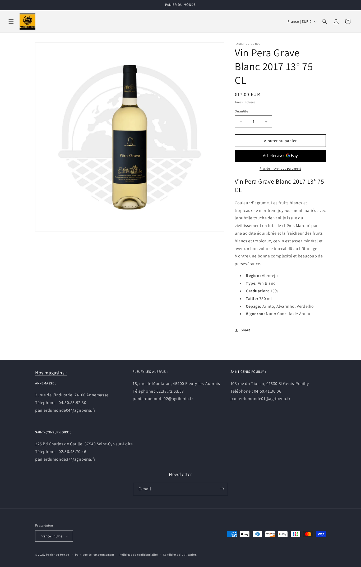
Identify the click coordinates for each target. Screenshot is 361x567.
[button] (11, 21)
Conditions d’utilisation (180, 554)
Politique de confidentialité (138, 554)
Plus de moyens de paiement (280, 168)
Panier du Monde (57, 555)
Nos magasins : (51, 373)
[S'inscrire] (222, 489)
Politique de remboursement (94, 554)
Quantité (241, 111)
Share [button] (246, 330)
